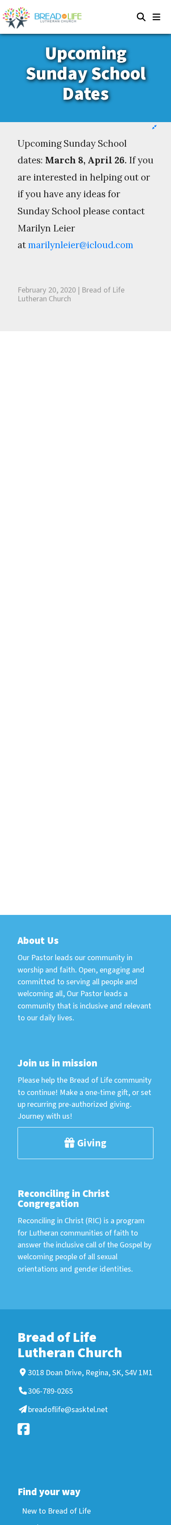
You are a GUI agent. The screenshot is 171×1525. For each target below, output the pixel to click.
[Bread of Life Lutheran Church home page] (46, 17)
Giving (91, 1143)
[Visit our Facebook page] (84, 1429)
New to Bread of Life (56, 1511)
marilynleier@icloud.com (80, 245)
